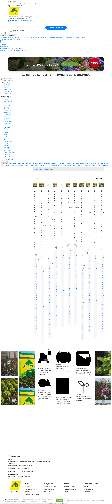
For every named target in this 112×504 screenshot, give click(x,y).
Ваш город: (8, 35)
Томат (7, 86)
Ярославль (82, 37)
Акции (4, 48)
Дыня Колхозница (94, 203)
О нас (22, 4)
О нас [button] (33, 53)
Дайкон (7, 107)
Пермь (56, 37)
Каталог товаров (6, 39)
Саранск (60, 37)
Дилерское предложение (32, 494)
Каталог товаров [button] (19, 53)
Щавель (7, 156)
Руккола (7, 134)
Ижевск (15, 37)
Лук (6, 116)
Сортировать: (38, 178)
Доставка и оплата (14, 4)
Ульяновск (66, 37)
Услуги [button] (63, 53)
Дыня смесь (54, 198)
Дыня (6, 109)
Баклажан (8, 91)
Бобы (6, 103)
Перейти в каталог (56, 28)
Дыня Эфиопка (101, 200)
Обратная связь (49, 489)
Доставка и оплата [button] (47, 53)
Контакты (38, 4)
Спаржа (7, 143)
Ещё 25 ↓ (5, 161)
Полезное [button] (75, 53)
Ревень (6, 130)
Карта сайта (61, 503)
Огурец (7, 84)
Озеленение (67, 491)
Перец (7, 87)
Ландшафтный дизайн (70, 489)
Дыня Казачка (88, 200)
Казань (28, 37)
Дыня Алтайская (35, 202)
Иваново (10, 37)
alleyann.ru (15, 491)
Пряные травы (9, 129)
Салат (6, 138)
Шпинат (7, 154)
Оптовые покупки (29, 4)
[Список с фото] (101, 178)
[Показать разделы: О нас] (110, 43)
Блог (26, 497)
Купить (39, 259)
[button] (15, 5)
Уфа (71, 37)
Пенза (52, 37)
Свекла (6, 140)
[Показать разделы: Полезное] (110, 46)
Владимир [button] (13, 1)
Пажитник (7, 120)
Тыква (7, 147)
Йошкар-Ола (22, 37)
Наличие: (65, 178)
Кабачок (7, 93)
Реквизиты (47, 491)
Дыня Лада (68, 197)
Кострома (37, 37)
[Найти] (30, 18)
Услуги (3, 44)
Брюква (7, 105)
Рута (6, 136)
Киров (32, 37)
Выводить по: (82, 178)
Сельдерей (8, 141)
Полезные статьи (89, 489)
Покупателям (49, 484)
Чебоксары (75, 37)
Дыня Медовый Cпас (81, 203)
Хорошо (59, 500)
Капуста (7, 89)
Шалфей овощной (10, 152)
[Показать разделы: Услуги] (110, 45)
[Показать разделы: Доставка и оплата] (110, 41)
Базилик (7, 99)
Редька (6, 132)
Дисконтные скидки (50, 486)
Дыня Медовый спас (48, 203)
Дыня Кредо (61, 198)
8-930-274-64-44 (5, 50)
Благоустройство (69, 486)
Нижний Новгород (45, 37)
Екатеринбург (4, 37)
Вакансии (27, 491)
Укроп (6, 149)
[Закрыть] (5, 33)
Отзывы (27, 486)
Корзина (17, 39)
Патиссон (7, 123)
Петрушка (7, 127)
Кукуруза (7, 114)
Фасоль (7, 151)
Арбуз (6, 98)
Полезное (4, 46)
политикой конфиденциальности (33, 501)
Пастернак (8, 121)
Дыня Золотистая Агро (41, 206)
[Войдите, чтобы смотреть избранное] (9, 22)
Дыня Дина (74, 197)
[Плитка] (97, 178)
